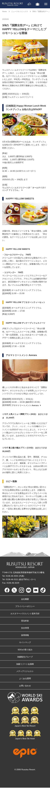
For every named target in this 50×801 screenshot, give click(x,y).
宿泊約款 (25, 621)
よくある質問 (25, 678)
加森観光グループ (25, 657)
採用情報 (25, 635)
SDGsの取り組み (25, 649)
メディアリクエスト (25, 671)
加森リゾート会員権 (25, 664)
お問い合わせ (25, 686)
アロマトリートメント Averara (25, 405)
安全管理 (25, 628)
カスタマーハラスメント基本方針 (25, 613)
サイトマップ (25, 642)
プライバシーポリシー (25, 606)
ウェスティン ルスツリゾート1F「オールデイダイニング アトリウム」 (24, 189)
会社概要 (25, 599)
